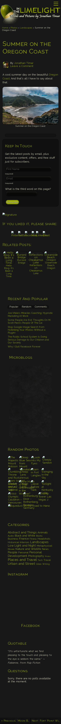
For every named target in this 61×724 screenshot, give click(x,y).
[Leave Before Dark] (35, 486)
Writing (46, 564)
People (12, 552)
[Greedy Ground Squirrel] (13, 486)
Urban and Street (21, 563)
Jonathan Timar (23, 63)
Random (26, 306)
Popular (14, 306)
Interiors (24, 542)
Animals (43, 532)
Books (39, 536)
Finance (24, 538)
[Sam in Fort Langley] (35, 474)
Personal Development (25, 554)
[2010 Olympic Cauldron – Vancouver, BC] (15, 498)
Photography (36, 555)
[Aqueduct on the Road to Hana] (30, 510)
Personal (23, 552)
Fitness (33, 539)
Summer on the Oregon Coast (27, 47)
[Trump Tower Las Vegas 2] (45, 498)
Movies (11, 549)
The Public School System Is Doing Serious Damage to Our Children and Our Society (28, 339)
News (45, 549)
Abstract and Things (22, 532)
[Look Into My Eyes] (36, 461)
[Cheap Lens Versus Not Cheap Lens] (25, 474)
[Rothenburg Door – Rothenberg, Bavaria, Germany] (30, 498)
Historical (13, 542)
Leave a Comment (21, 66)
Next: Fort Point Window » (46, 720)
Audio (11, 536)
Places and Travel (22, 560)
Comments (41, 306)
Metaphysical (44, 545)
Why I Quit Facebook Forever (24, 346)
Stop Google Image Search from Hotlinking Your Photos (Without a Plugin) (26, 330)
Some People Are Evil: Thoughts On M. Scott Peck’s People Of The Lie (29, 321)
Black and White (25, 535)
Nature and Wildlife (28, 548)
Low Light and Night (22, 545)
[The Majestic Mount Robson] (13, 461)
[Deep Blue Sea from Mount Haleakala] (25, 461)
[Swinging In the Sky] (47, 474)
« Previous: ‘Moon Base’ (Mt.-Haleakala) (15, 720)
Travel (47, 560)
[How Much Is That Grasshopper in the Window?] (25, 486)
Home (5, 27)
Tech (40, 560)
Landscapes (26, 27)
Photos (14, 27)
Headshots (44, 538)
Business (13, 538)
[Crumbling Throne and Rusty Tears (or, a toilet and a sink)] (14, 474)
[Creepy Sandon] (47, 461)
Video (38, 564)
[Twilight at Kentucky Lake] (47, 486)
